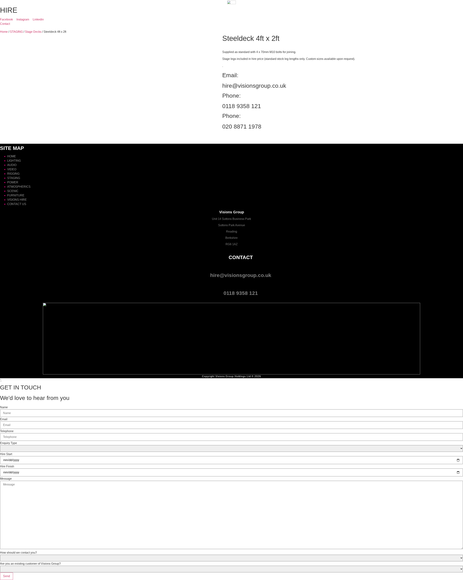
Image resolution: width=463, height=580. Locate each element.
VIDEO (11, 169)
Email (3, 419)
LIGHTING (14, 160)
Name (4, 407)
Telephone (7, 431)
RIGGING (13, 173)
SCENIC (12, 191)
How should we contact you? (18, 552)
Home (4, 31)
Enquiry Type (8, 443)
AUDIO (11, 165)
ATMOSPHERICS (19, 186)
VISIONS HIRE (17, 199)
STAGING (16, 31)
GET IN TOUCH (20, 387)
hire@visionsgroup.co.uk (254, 85)
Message (6, 478)
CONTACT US (16, 204)
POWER (12, 182)
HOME (11, 156)
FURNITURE (15, 195)
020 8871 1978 (241, 126)
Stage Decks (33, 31)
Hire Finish (7, 466)
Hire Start (6, 454)
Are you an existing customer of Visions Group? (30, 563)
